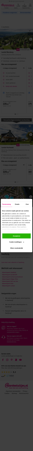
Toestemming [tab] (6, 204)
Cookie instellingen (15, 242)
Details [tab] (17, 204)
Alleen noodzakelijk (16, 248)
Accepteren (16, 236)
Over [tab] (27, 204)
